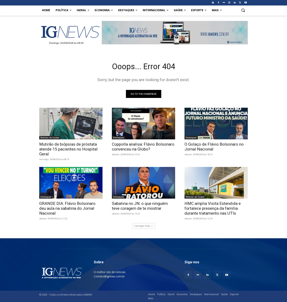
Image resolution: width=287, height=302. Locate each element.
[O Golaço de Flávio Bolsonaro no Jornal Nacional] (216, 123)
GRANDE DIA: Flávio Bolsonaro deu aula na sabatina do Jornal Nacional (67, 208)
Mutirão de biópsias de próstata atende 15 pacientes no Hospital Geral (68, 149)
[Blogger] (213, 3)
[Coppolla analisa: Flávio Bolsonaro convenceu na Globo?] (143, 123)
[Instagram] (229, 3)
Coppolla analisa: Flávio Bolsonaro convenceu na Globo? (143, 146)
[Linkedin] (235, 3)
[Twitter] (240, 3)
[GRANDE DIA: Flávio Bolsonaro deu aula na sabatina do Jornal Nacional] (70, 183)
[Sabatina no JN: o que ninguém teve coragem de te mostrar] (143, 183)
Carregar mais (142, 226)
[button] (243, 10)
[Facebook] (218, 3)
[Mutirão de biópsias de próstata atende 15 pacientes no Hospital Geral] (70, 123)
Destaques (118, 137)
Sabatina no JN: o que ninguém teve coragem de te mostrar (140, 206)
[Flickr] (224, 3)
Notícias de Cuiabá (49, 137)
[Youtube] (245, 3)
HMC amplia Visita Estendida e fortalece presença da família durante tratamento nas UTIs (212, 208)
